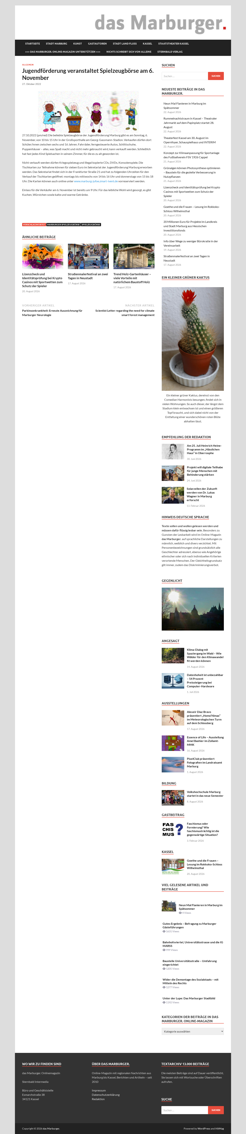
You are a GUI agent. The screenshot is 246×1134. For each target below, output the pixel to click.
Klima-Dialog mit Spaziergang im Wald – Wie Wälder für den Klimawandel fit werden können (205, 655)
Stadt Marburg (56, 43)
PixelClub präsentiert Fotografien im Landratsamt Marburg (204, 762)
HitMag (219, 1128)
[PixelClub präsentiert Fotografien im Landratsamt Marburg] (173, 759)
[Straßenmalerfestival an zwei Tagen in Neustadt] (88, 257)
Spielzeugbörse (91, 224)
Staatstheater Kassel (173, 43)
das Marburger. (51, 1128)
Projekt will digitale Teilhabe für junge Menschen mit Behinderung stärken (205, 470)
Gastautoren (97, 43)
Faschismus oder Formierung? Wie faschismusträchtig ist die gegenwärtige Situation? (203, 829)
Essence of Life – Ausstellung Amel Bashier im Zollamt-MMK (205, 740)
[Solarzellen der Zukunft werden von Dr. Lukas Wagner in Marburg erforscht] (173, 489)
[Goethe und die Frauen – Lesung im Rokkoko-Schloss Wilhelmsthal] (173, 861)
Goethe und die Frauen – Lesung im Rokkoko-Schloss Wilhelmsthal (204, 864)
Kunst (77, 43)
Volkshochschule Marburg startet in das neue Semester (205, 793)
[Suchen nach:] (193, 76)
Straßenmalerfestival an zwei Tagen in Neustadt (88, 276)
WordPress (204, 1128)
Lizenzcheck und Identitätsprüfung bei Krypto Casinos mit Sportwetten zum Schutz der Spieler (42, 280)
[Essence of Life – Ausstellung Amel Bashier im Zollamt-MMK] (173, 737)
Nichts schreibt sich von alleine (128, 51)
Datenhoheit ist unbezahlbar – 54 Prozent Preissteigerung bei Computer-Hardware (205, 680)
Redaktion (98, 1099)
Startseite (32, 43)
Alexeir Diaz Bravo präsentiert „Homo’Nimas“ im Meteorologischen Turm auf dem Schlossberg (204, 717)
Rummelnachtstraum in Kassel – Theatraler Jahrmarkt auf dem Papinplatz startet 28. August (190, 123)
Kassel (147, 43)
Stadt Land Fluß (125, 43)
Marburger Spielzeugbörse (63, 224)
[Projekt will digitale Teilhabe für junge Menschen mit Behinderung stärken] (173, 467)
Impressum (99, 1090)
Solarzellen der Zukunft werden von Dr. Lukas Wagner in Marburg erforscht (202, 494)
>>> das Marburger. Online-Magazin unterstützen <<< (62, 51)
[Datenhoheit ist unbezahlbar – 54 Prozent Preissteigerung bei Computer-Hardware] (173, 675)
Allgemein (27, 64)
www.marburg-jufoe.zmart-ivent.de (96, 181)
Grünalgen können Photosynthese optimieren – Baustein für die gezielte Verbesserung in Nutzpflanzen (192, 172)
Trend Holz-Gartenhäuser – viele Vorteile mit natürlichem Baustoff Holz (132, 278)
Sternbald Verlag (170, 51)
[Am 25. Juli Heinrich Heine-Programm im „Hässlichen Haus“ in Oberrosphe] (173, 446)
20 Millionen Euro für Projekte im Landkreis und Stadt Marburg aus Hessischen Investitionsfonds (190, 226)
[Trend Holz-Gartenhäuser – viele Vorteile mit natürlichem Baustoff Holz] (134, 257)
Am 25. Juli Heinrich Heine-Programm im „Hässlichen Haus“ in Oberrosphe (204, 449)
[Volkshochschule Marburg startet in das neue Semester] (173, 792)
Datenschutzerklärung (106, 1094)
